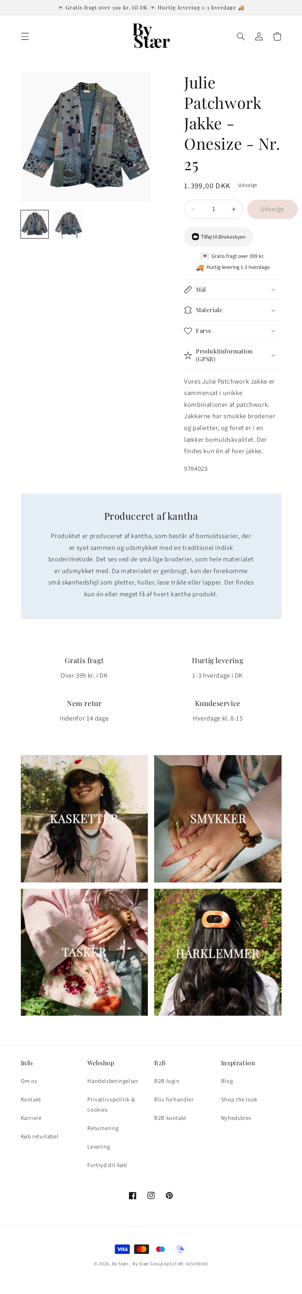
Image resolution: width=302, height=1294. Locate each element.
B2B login (167, 1080)
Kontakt (31, 1099)
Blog (227, 1080)
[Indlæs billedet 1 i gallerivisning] (35, 224)
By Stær (120, 1263)
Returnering (102, 1128)
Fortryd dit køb (107, 1165)
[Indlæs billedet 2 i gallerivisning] (69, 224)
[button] (25, 36)
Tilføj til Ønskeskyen (223, 236)
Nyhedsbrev (236, 1117)
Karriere (31, 1117)
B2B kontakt (170, 1117)
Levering (98, 1146)
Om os (29, 1080)
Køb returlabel (40, 1136)
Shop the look (239, 1099)
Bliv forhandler (173, 1099)
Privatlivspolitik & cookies (111, 1104)
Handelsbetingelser (112, 1080)
